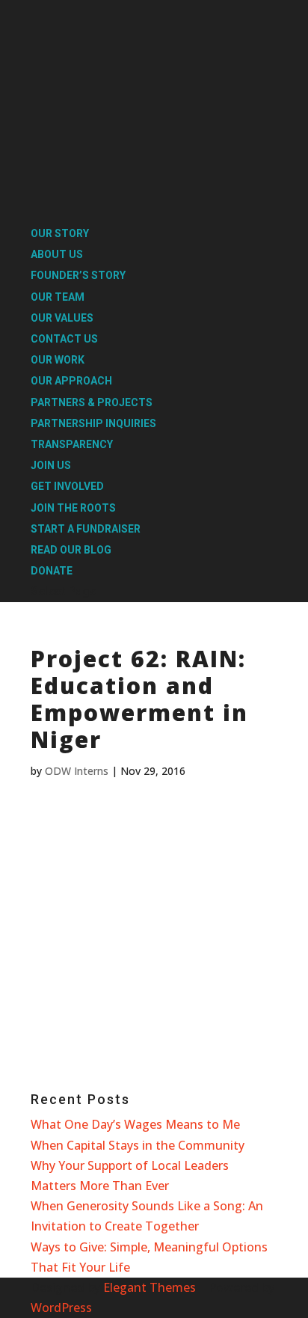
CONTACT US (64, 339)
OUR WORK (57, 360)
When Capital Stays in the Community (137, 1145)
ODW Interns (76, 771)
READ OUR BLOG (71, 550)
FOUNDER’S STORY (78, 275)
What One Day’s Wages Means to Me (135, 1124)
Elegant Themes (149, 1287)
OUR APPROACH (71, 381)
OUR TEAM (57, 297)
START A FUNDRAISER (86, 529)
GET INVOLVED (67, 486)
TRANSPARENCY (72, 444)
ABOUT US (57, 254)
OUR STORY (60, 233)
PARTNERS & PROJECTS (92, 402)
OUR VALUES (62, 318)
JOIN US (51, 465)
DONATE (52, 571)
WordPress (61, 1307)
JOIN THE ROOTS (73, 508)
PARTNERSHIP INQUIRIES (93, 423)
